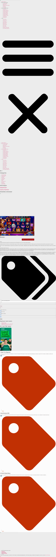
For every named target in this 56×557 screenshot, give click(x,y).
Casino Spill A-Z (4, 1)
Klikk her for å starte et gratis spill (28, 239)
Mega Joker (4, 4)
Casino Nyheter (4, 189)
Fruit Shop (4, 7)
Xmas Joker (4, 26)
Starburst (4, 6)
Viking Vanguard (5, 11)
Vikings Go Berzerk (6, 10)
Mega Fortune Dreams (6, 5)
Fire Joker (4, 19)
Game (3, 471)
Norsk (2, 300)
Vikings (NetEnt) (5, 14)
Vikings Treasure (5, 12)
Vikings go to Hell (5, 15)
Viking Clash (5, 16)
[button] (28, 85)
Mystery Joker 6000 (6, 27)
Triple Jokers (5, 24)
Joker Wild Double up (6, 28)
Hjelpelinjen (3, 187)
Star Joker (4, 25)
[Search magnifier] (1, 306)
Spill (4, 300)
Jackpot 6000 (5, 3)
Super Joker (5, 23)
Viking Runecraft (5, 13)
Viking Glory (5, 17)
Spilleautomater (7, 300)
